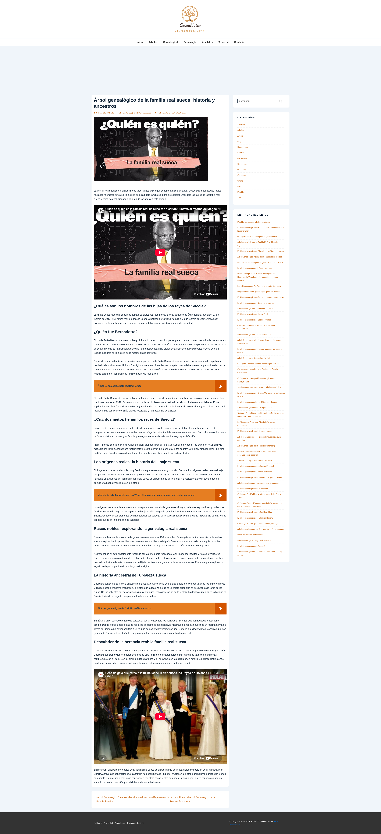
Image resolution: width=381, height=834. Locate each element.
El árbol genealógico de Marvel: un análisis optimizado (260, 251)
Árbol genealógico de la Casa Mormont (254, 334)
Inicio (140, 42)
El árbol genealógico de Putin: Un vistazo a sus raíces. (261, 297)
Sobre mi (223, 42)
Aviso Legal (120, 823)
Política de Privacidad (103, 823)
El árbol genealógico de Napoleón (251, 546)
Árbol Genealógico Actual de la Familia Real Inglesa (259, 257)
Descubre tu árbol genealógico (250, 535)
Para (239, 186)
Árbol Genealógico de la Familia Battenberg (256, 446)
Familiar (240, 153)
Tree (239, 198)
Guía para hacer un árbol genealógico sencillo (257, 236)
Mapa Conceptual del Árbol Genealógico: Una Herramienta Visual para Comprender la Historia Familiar (257, 277)
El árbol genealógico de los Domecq (252, 488)
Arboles (153, 42)
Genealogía (190, 42)
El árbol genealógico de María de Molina (254, 472)
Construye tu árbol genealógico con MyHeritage (257, 523)
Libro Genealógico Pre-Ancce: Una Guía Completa (259, 286)
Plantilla (240, 192)
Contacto (239, 42)
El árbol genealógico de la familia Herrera (255, 518)
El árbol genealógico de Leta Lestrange (254, 320)
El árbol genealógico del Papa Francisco (254, 268)
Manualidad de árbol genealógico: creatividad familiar (260, 262)
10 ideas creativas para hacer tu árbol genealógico (259, 387)
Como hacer (242, 147)
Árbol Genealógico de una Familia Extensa (255, 358)
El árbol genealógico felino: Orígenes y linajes (257, 402)
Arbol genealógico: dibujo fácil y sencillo (254, 540)
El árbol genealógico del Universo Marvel (255, 431)
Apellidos (207, 42)
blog (239, 141)
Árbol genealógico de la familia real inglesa (255, 308)
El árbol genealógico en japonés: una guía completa (259, 477)
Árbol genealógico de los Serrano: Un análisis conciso (260, 529)
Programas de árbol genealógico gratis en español (258, 292)
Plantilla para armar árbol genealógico (253, 222)
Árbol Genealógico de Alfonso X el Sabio (254, 460)
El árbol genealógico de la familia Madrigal (255, 466)
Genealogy (242, 175)
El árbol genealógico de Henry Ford (252, 314)
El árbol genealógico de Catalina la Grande (255, 303)
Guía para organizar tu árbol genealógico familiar (258, 364)
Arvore (240, 136)
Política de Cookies (135, 823)
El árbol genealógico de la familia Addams (255, 512)
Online (240, 181)
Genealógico (242, 169)
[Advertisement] (190, 68)
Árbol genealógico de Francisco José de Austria (257, 483)
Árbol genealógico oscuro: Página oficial (254, 407)
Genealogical (170, 42)
